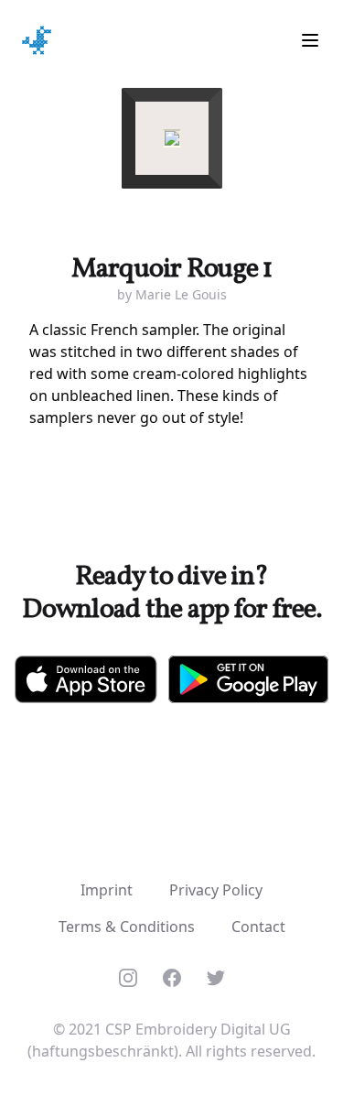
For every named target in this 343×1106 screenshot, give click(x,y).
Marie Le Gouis (181, 294)
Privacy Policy (216, 890)
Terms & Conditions (127, 926)
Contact (258, 926)
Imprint (106, 890)
